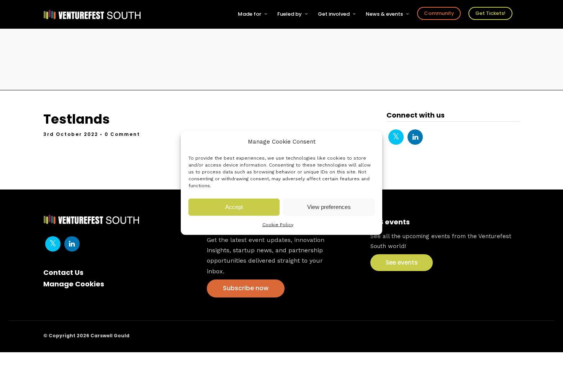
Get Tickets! (490, 13)
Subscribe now (245, 288)
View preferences (329, 207)
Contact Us (63, 272)
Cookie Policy (277, 224)
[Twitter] (396, 137)
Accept (234, 207)
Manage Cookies (73, 284)
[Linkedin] (415, 137)
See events (402, 262)
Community (439, 13)
